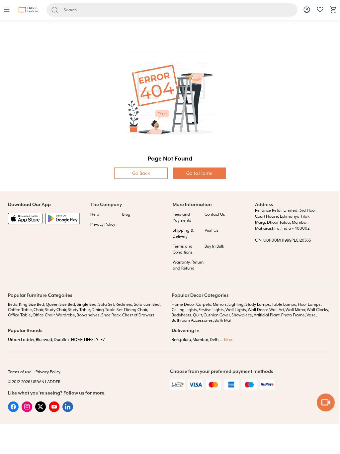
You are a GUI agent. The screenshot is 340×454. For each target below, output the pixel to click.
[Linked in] (67, 410)
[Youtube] (54, 410)
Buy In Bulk (214, 246)
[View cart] (333, 12)
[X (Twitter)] (40, 410)
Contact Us (215, 214)
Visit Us (211, 230)
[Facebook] (13, 410)
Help (94, 214)
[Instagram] (27, 410)
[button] (6, 10)
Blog (126, 214)
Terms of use (20, 372)
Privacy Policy (102, 224)
